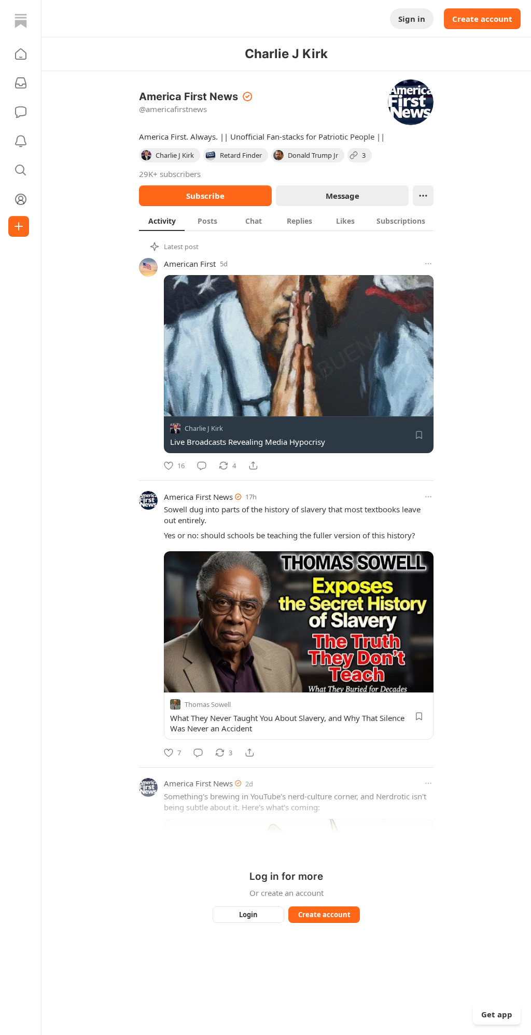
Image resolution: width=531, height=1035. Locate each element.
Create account (482, 18)
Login (248, 914)
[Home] (20, 20)
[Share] (253, 465)
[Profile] (20, 199)
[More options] (428, 263)
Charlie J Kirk (204, 428)
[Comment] (202, 465)
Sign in (411, 18)
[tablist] (286, 220)
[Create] (18, 226)
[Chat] (20, 112)
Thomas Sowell (208, 705)
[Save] (419, 435)
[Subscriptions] (20, 83)
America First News (198, 497)
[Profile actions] (423, 195)
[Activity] (20, 141)
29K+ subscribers (170, 174)
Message (342, 195)
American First (190, 263)
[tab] (162, 220)
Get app (496, 1014)
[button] (20, 54)
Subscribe (205, 195)
